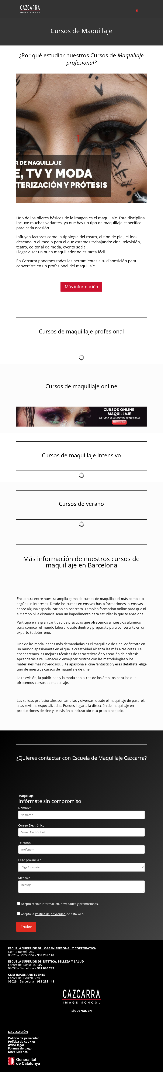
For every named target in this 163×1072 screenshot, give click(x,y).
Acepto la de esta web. (52, 914)
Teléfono (24, 843)
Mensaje (24, 878)
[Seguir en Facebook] (74, 1017)
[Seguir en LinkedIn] (89, 1017)
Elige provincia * (30, 860)
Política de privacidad (50, 914)
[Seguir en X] (81, 1017)
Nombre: (24, 808)
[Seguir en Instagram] (66, 1017)
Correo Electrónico (31, 825)
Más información (81, 286)
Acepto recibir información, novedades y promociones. (60, 904)
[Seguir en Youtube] (97, 1017)
